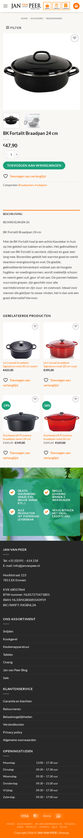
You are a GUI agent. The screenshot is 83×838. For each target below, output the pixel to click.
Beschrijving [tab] (12, 214)
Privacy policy (12, 732)
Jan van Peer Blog (15, 670)
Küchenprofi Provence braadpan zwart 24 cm (17, 437)
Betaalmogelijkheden (17, 717)
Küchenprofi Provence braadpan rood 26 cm (58, 437)
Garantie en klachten (17, 701)
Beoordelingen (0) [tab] (16, 222)
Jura (20, 826)
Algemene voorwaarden (19, 740)
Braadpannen (54, 18)
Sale (6, 678)
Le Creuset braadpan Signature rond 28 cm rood (60, 364)
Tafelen (8, 654)
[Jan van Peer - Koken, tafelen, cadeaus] (40, 6)
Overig (7, 662)
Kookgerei (37, 18)
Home (24, 18)
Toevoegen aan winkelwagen (34, 165)
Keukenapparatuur (16, 647)
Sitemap (64, 832)
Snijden (8, 631)
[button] (5, 6)
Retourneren (12, 709)
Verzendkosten (13, 724)
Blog (63, 826)
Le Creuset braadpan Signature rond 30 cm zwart (20, 364)
